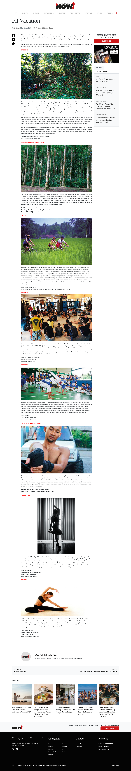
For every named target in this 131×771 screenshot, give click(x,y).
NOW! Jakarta (103, 746)
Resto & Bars (75, 13)
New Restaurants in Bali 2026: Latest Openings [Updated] (105, 92)
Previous (17, 669)
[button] (116, 13)
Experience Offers (101, 101)
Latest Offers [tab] (102, 71)
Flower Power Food (20, 671)
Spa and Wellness (101, 114)
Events (25, 13)
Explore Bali (49, 13)
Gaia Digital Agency (60, 765)
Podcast (110, 13)
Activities (16, 28)
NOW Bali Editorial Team (43, 28)
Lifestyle (88, 13)
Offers (99, 13)
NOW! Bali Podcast (105, 744)
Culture (62, 13)
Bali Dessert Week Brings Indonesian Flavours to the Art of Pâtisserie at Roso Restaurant (42, 711)
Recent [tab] (99, 67)
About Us (78, 744)
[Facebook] (17, 749)
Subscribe (79, 746)
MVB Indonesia (103, 749)
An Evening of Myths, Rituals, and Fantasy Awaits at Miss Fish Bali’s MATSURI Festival (108, 711)
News (15, 13)
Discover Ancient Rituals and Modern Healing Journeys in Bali (105, 120)
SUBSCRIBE (109, 728)
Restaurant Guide (101, 87)
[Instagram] (13, 749)
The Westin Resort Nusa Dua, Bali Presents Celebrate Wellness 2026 (105, 106)
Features (36, 13)
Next (114, 669)
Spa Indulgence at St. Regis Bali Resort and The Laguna (98, 671)
